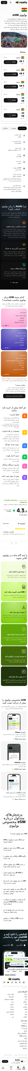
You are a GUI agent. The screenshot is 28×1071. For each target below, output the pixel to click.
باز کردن (5, 1061)
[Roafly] (21, 2)
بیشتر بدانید (15, 282)
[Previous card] (16, 543)
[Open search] (3, 1068)
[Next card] (12, 543)
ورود (4, 2)
